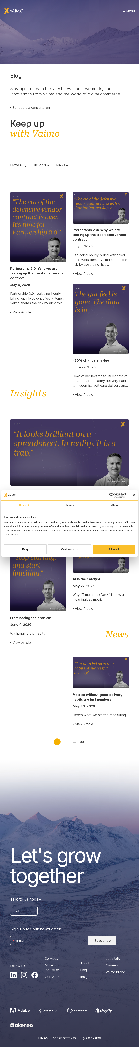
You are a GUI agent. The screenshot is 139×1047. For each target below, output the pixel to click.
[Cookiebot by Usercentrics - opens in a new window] (111, 495)
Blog (83, 970)
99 (82, 742)
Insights (86, 977)
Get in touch (23, 911)
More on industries (52, 967)
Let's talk (113, 958)
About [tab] (115, 504)
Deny (25, 549)
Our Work (52, 977)
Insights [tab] (41, 165)
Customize (67, 549)
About (84, 963)
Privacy (43, 1038)
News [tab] (62, 165)
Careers (112, 965)
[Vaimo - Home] (13, 11)
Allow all (113, 549)
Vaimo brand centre (115, 974)
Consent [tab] (24, 504)
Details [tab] (69, 504)
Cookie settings (64, 1038)
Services (51, 958)
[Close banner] (134, 495)
